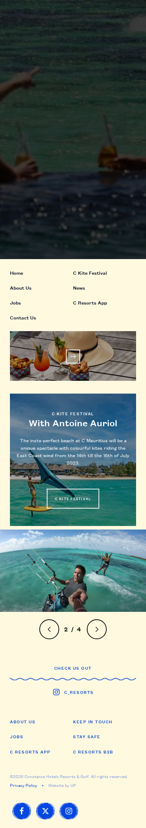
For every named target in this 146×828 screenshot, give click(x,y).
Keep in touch (93, 721)
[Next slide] (97, 629)
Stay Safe (87, 736)
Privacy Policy (23, 785)
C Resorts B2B (93, 751)
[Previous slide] (49, 629)
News (79, 287)
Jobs (16, 736)
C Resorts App (30, 751)
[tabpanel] (73, 571)
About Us (22, 721)
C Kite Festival (90, 272)
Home (16, 272)
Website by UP (62, 785)
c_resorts (79, 692)
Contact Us (23, 317)
